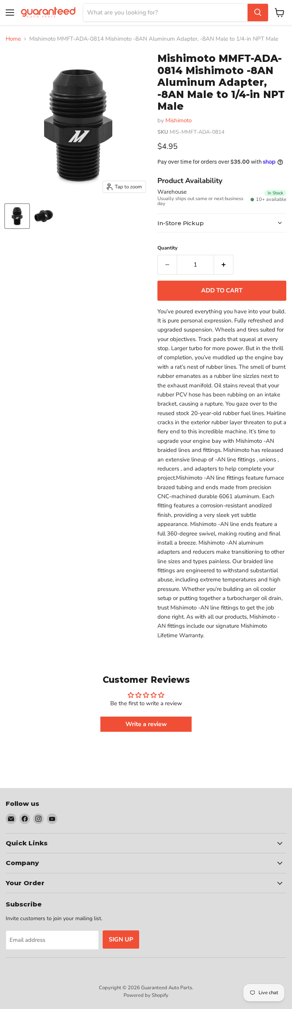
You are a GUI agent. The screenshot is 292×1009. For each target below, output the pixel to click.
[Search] (258, 12)
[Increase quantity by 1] (223, 265)
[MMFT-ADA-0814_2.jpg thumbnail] (44, 216)
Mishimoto (178, 120)
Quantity (167, 248)
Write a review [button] (146, 724)
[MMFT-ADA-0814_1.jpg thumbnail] (17, 216)
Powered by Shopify (146, 995)
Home (13, 39)
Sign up (121, 939)
